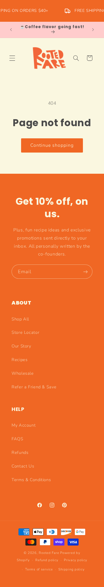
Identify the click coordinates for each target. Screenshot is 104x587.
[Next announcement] (93, 29)
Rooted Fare (49, 552)
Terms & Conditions (31, 480)
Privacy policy (75, 560)
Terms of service (39, 569)
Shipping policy (71, 569)
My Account (24, 425)
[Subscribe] (85, 271)
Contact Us (23, 466)
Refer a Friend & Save (34, 387)
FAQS (17, 439)
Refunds (20, 452)
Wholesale (23, 373)
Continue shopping (52, 145)
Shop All (20, 319)
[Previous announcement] (11, 29)
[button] (12, 58)
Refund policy (46, 560)
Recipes (19, 360)
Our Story (21, 346)
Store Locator (25, 332)
